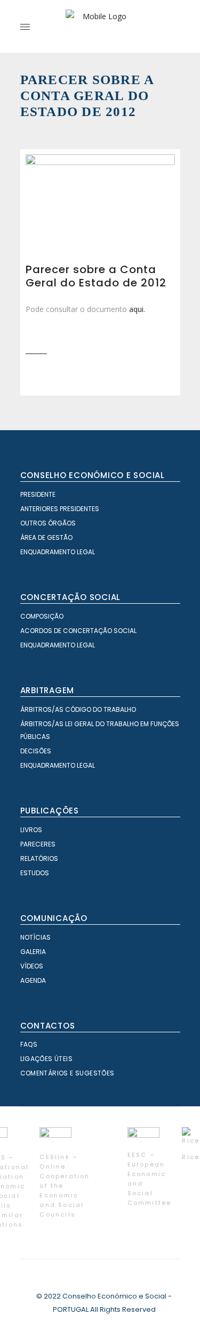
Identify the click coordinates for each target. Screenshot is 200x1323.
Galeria (33, 951)
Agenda (33, 980)
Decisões (35, 750)
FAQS (29, 1044)
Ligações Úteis (46, 1058)
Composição (41, 616)
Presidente (37, 494)
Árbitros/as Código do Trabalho (78, 709)
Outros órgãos (48, 523)
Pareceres (37, 844)
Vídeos (31, 966)
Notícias (35, 937)
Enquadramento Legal (57, 551)
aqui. (137, 309)
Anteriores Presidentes (59, 508)
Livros (31, 829)
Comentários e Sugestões (67, 1073)
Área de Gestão (46, 537)
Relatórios (39, 858)
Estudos (34, 872)
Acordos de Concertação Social (78, 630)
